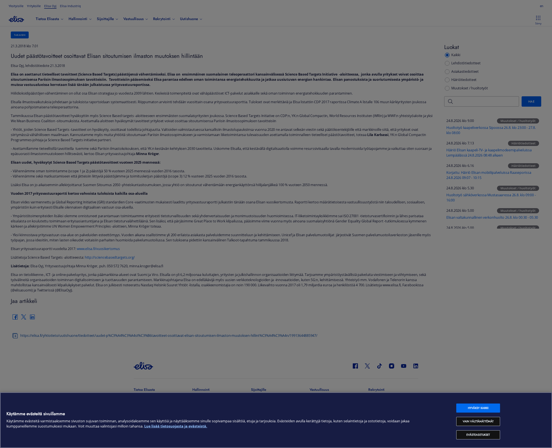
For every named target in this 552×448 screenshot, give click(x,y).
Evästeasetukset (478, 435)
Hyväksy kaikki (478, 408)
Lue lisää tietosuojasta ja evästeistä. (175, 426)
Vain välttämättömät (478, 421)
